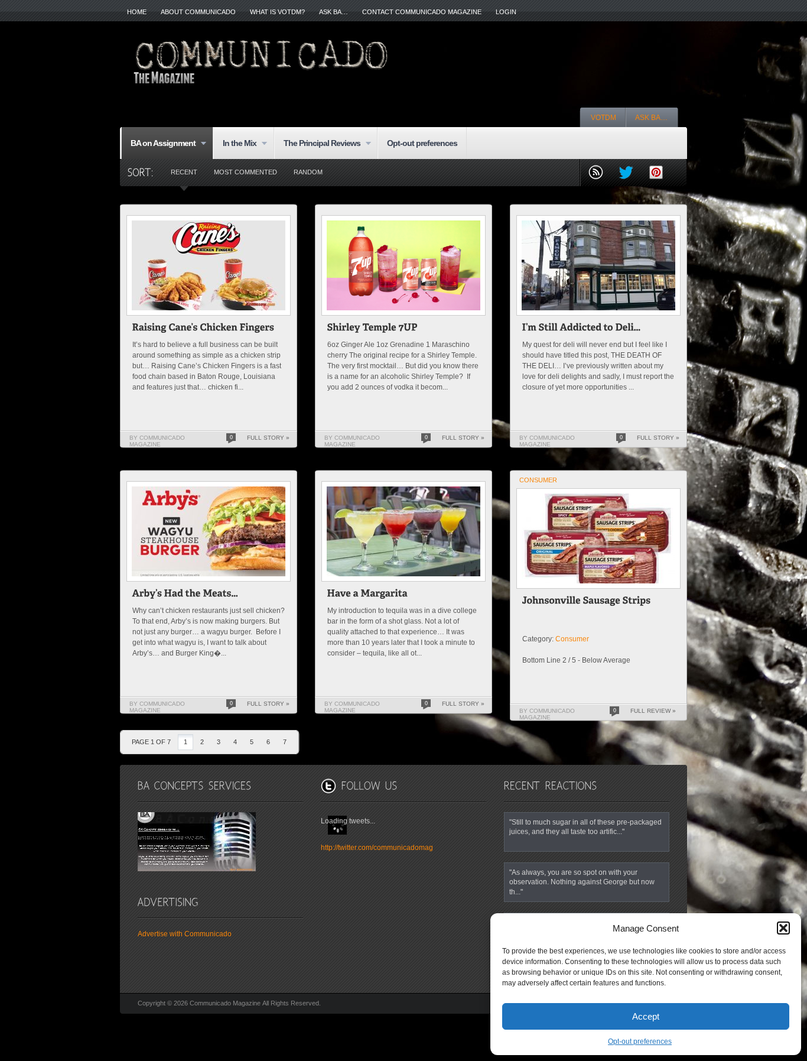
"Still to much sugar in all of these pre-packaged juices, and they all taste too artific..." (585, 826)
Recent (184, 172)
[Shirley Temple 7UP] (372, 329)
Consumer (538, 480)
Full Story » (268, 437)
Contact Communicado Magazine (421, 11)
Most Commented (245, 172)
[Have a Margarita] (367, 595)
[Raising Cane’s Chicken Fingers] (203, 329)
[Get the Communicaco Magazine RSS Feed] (600, 173)
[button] (783, 928)
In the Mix (234, 144)
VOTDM (603, 117)
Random (308, 172)
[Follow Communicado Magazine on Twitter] (631, 173)
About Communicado (198, 11)
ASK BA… (333, 11)
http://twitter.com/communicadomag (377, 847)
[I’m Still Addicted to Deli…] (581, 329)
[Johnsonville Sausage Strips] (586, 602)
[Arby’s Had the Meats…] (185, 595)
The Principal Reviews (317, 144)
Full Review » (653, 711)
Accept (645, 1016)
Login (506, 11)
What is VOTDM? (277, 11)
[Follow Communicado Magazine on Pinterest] (661, 173)
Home (137, 11)
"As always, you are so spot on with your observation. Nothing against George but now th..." (582, 881)
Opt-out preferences (640, 1041)
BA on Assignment (158, 144)
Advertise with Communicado (185, 934)
